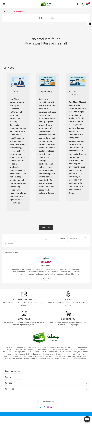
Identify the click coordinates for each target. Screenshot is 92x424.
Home (8, 11)
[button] (88, 4)
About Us (46, 227)
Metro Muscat (48, 402)
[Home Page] (46, 4)
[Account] (82, 4)
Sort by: (62, 238)
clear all (61, 43)
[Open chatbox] (87, 419)
